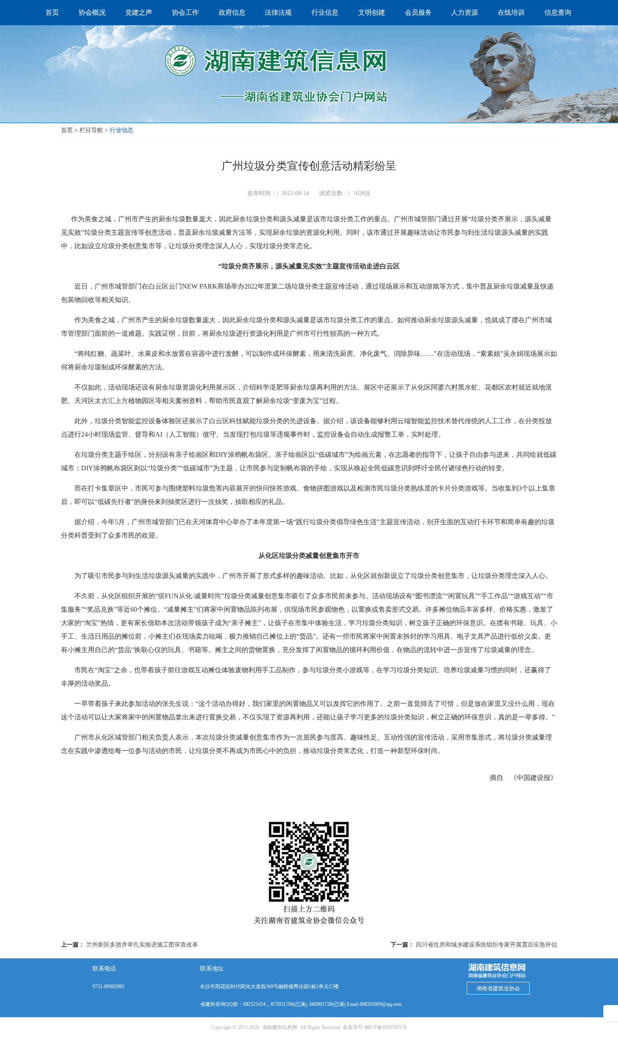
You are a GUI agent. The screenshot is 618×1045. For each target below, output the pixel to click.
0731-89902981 (108, 986)
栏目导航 (91, 130)
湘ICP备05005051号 (385, 1027)
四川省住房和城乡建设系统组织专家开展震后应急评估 (486, 945)
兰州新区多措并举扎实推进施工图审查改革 (142, 945)
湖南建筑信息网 (279, 1027)
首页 (67, 130)
